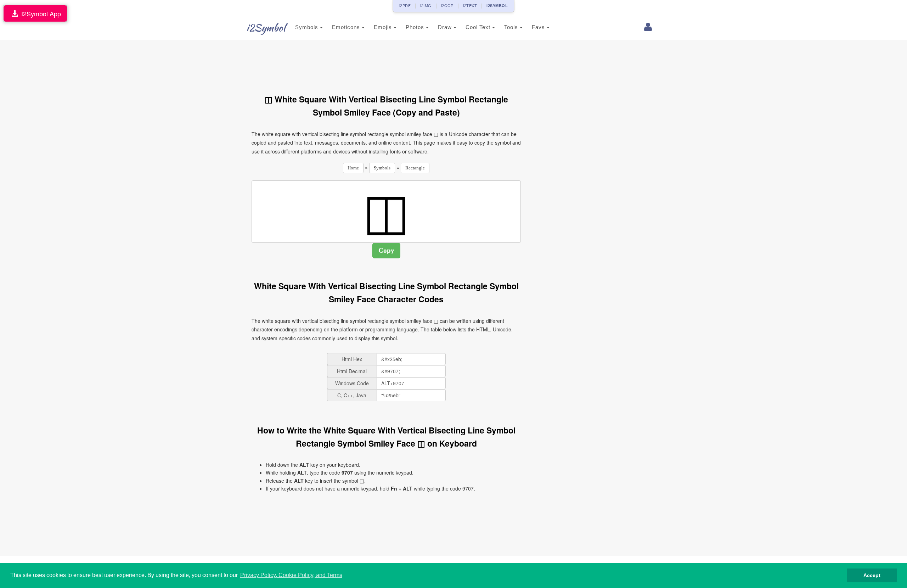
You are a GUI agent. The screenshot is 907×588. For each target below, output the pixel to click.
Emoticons (347, 27)
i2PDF (405, 5)
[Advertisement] (386, 63)
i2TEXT (470, 5)
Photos (416, 27)
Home (353, 167)
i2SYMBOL (497, 5)
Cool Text (479, 27)
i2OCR (447, 5)
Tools (512, 27)
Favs (539, 27)
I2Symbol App (39, 13)
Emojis (384, 27)
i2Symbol (265, 28)
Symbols (307, 27)
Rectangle (415, 167)
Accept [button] (871, 575)
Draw (446, 27)
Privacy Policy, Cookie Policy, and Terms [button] (291, 575)
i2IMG (426, 5)
